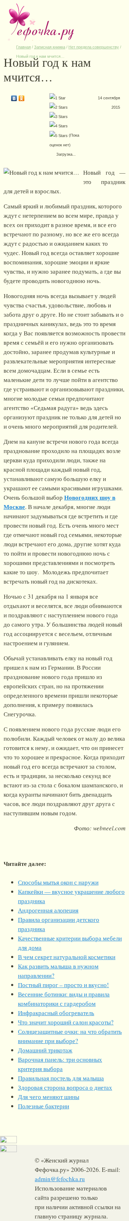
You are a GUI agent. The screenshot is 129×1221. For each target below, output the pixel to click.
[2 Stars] (58, 107)
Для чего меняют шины (48, 1097)
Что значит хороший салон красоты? (66, 1022)
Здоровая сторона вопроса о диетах (65, 1087)
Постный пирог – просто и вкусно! (63, 985)
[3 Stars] (58, 116)
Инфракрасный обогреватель (56, 1013)
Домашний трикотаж (45, 1050)
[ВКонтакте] (14, 96)
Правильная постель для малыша (61, 1078)
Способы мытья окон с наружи (58, 882)
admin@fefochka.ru (60, 1179)
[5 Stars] (58, 135)
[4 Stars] (58, 126)
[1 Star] (57, 98)
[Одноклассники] (21, 96)
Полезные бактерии (43, 1106)
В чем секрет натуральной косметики (66, 957)
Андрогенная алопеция (48, 910)
